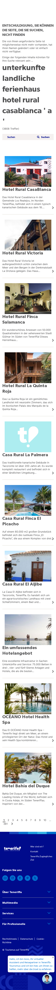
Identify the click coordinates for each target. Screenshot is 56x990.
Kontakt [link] (34, 851)
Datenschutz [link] (26, 939)
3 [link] (13, 820)
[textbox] (21, 137)
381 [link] (5, 823)
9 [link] (40, 820)
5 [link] (22, 820)
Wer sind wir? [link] (37, 846)
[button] (42, 137)
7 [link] (31, 820)
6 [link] (26, 820)
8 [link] (35, 820)
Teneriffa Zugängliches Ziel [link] (41, 858)
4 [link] (17, 820)
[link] (28, 182)
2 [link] (8, 820)
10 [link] (45, 820)
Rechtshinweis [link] (9, 939)
